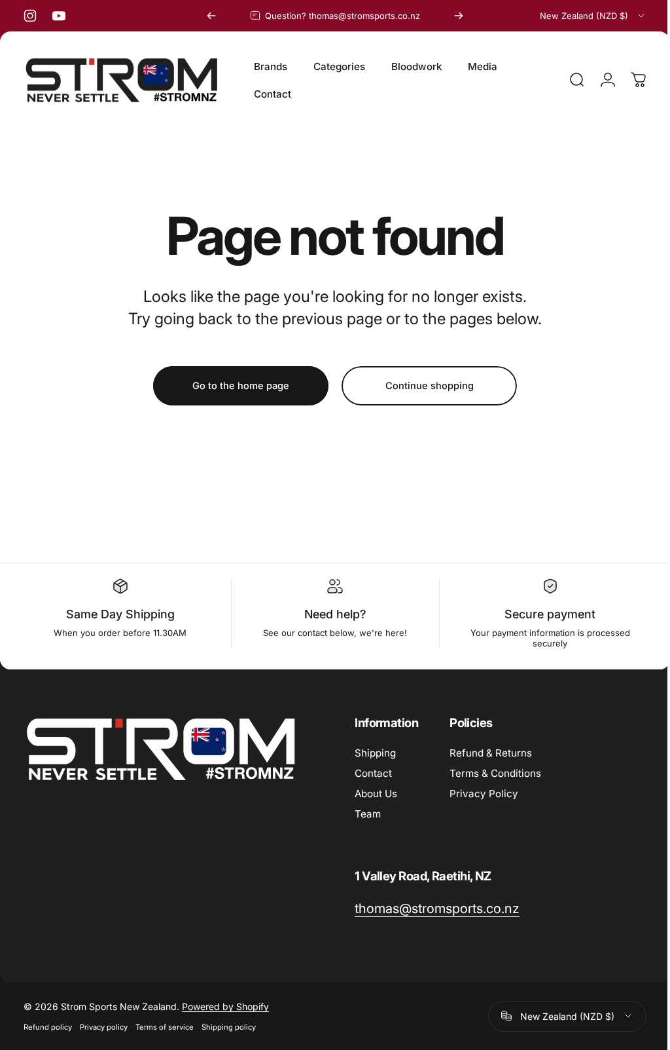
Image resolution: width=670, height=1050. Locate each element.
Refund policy (48, 1027)
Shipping (375, 753)
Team (368, 814)
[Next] (458, 15)
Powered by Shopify (225, 1006)
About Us (376, 793)
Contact (373, 773)
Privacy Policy (484, 793)
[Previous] (211, 15)
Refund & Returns (491, 753)
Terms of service (164, 1027)
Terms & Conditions (495, 773)
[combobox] (593, 15)
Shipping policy (229, 1027)
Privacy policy (104, 1027)
